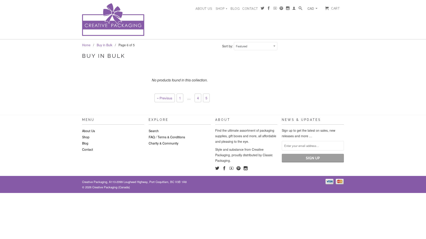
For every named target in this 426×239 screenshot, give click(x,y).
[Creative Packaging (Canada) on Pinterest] (281, 9)
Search (154, 131)
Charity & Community (163, 143)
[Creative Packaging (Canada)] (113, 19)
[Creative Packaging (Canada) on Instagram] (288, 9)
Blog (235, 8)
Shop (221, 8)
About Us (203, 8)
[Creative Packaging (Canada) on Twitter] (262, 9)
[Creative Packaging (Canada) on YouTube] (275, 9)
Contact (250, 8)
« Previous (164, 98)
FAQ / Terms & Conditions (167, 137)
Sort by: (228, 46)
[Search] (300, 9)
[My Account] (294, 9)
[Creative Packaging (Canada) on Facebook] (269, 9)
